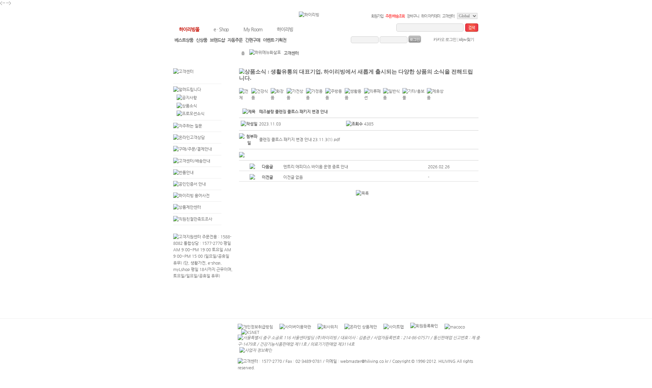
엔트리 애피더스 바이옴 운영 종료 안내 (315, 166)
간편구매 (252, 40)
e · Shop (221, 29)
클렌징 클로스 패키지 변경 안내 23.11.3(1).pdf (299, 139)
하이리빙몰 (189, 29)
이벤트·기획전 (274, 40)
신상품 (201, 40)
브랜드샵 (217, 40)
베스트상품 (184, 40)
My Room (252, 29)
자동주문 (235, 40)
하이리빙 (285, 29)
